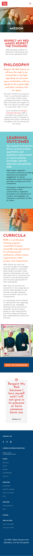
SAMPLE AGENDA (9, 489)
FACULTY (6, 476)
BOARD (5, 469)
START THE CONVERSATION (16, 365)
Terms (9, 452)
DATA (4, 509)
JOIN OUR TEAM (8, 527)
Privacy (5, 452)
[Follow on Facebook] (3, 441)
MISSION (6, 462)
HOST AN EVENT (8, 492)
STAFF (5, 466)
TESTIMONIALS (8, 505)
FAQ (4, 496)
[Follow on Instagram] (10, 441)
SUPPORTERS (7, 473)
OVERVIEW (6, 486)
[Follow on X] (7, 441)
